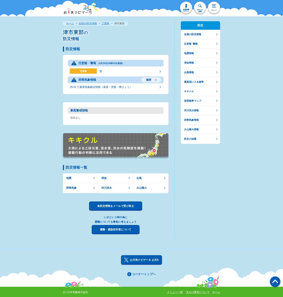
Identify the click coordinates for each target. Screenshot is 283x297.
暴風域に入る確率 (194, 81)
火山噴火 (141, 187)
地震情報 (189, 53)
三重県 (105, 23)
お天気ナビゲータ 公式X (144, 259)
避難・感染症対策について (115, 229)
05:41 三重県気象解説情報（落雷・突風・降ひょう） (101, 87)
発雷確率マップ (192, 100)
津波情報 (189, 62)
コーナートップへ (144, 274)
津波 (104, 178)
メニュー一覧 (175, 292)
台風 (139, 178)
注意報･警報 (191, 43)
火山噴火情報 (191, 129)
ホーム (70, 23)
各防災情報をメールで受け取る (115, 206)
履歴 (148, 79)
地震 (68, 178)
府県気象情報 (191, 119)
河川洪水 (106, 187)
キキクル (189, 91)
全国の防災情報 (88, 23)
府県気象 (71, 187)
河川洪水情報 (191, 110)
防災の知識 (190, 138)
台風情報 (189, 72)
